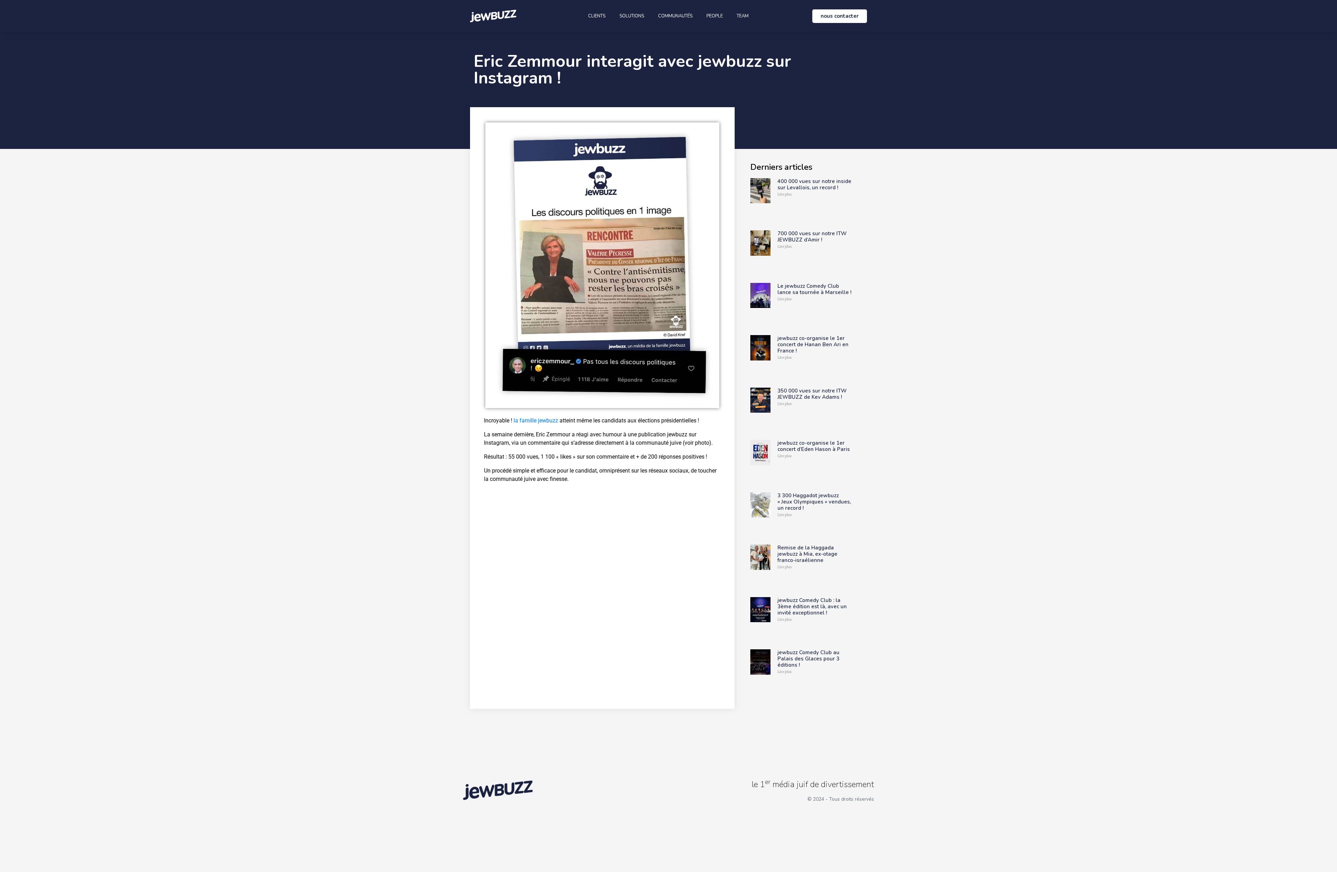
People (714, 16)
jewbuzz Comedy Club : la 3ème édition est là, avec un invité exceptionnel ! (812, 606)
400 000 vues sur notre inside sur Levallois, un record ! (814, 184)
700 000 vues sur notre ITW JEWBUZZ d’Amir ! (812, 236)
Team (743, 16)
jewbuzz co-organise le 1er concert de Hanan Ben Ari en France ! (813, 344)
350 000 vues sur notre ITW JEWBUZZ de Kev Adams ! (812, 394)
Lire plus (784, 194)
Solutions (631, 16)
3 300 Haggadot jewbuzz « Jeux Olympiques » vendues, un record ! (814, 502)
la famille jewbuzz (536, 420)
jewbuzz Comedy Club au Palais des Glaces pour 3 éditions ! (808, 658)
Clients (596, 16)
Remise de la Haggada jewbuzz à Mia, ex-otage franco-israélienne (807, 554)
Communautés (675, 16)
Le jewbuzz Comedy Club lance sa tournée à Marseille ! (814, 289)
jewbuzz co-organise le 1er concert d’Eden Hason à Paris (813, 446)
